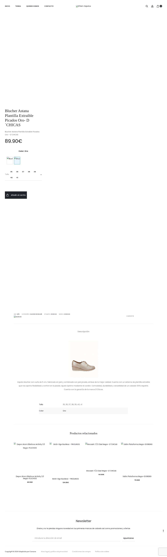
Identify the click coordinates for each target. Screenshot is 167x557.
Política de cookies (102, 552)
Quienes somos (32, 6)
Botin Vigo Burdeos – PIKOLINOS (65, 479)
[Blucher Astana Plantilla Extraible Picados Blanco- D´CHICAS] (10, 160)
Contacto (48, 6)
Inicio (7, 6)
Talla (7, 174)
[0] (158, 6)
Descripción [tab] (83, 331)
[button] (11, 171)
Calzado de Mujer (36, 314)
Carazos (33, 552)
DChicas (67, 314)
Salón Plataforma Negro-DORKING (137, 476)
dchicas (54, 314)
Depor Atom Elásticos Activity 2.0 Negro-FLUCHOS (30, 477)
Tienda (18, 6)
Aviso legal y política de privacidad (54, 552)
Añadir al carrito (18, 195)
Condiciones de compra (81, 552)
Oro (64, 411)
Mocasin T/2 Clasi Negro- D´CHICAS (101, 471)
